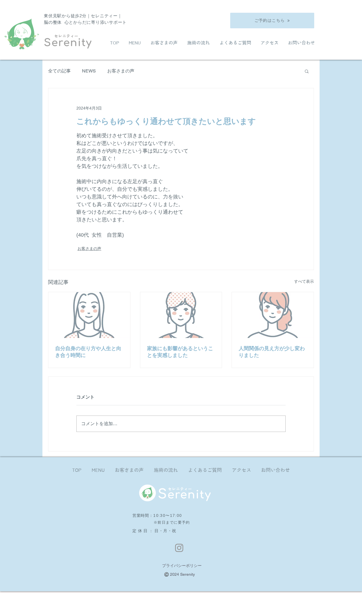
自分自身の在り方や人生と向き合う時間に (88, 352)
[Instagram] (179, 547)
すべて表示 (304, 281)
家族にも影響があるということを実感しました (180, 352)
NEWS (89, 71)
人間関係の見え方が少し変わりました (272, 352)
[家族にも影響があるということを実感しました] (181, 315)
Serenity (68, 42)
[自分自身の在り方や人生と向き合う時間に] (89, 315)
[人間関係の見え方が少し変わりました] (273, 315)
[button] (306, 71)
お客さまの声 (120, 71)
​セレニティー (66, 36)
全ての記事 (59, 71)
